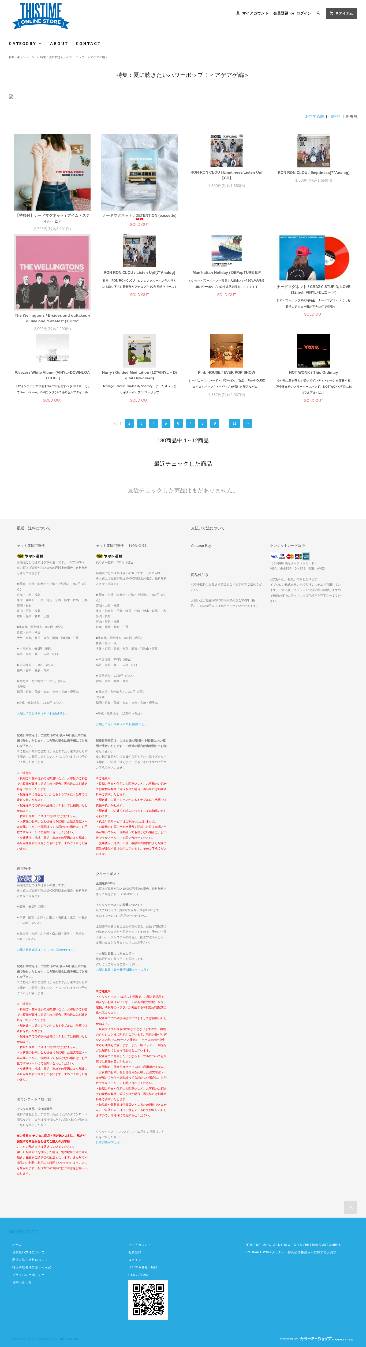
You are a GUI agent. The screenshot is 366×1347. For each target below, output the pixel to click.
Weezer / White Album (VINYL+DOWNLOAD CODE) (52, 375)
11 (235, 423)
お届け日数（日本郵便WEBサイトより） (123, 969)
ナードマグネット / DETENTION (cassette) (139, 215)
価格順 (335, 116)
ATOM (143, 1274)
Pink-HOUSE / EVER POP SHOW (226, 372)
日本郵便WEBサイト (109, 1142)
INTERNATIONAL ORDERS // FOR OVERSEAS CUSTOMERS (293, 1244)
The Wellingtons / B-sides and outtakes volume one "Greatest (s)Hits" (52, 318)
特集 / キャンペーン (22, 57)
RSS (131, 1274)
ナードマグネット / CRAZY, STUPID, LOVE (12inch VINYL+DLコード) (313, 289)
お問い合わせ (22, 1282)
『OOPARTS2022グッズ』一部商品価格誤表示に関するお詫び (291, 1252)
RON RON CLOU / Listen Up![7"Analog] (139, 272)
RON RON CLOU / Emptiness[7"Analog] (314, 172)
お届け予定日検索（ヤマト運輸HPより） (44, 713)
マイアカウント (255, 13)
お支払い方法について (28, 1252)
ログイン (303, 13)
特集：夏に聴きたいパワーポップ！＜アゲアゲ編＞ (74, 57)
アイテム (344, 13)
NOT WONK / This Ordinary (313, 372)
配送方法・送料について (30, 1259)
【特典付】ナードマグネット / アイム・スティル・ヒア (52, 218)
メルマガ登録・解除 (143, 1267)
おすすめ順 (314, 116)
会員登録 (280, 13)
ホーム (17, 1244)
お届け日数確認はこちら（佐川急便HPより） (47, 949)
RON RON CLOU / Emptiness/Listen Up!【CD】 (227, 175)
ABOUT (59, 43)
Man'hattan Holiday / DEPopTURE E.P (227, 272)
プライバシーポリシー (28, 1274)
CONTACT (88, 43)
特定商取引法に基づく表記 (31, 1267)
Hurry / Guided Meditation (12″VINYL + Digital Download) (139, 375)
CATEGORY (23, 43)
